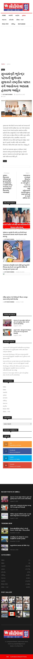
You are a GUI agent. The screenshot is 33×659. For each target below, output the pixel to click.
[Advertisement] (16, 43)
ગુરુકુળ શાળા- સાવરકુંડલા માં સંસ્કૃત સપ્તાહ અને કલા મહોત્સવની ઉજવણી (22, 331)
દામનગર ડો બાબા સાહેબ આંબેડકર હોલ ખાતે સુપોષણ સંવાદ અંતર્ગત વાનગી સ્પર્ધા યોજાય (22, 322)
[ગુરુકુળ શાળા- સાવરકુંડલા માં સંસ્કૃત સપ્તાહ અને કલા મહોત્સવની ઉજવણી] (7, 332)
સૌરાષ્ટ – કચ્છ (19, 19)
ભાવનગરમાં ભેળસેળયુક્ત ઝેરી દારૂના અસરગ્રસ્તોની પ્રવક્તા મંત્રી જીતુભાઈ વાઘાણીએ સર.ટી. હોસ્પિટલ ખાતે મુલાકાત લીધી (16, 356)
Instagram (21, 24)
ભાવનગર (4, 19)
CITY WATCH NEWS (7, 94)
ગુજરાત (24, 15)
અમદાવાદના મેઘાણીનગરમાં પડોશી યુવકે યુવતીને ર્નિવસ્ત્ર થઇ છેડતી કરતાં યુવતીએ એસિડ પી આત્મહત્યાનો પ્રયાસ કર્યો (16, 267)
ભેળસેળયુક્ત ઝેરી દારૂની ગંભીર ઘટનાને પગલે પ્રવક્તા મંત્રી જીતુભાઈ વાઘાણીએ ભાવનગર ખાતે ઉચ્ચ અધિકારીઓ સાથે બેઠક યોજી (16, 368)
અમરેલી (11, 15)
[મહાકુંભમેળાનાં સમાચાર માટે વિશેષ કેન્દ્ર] (5, 548)
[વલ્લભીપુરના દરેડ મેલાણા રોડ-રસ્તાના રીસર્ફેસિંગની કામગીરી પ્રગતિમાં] (5, 539)
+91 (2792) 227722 (18, 646)
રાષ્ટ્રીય (17, 15)
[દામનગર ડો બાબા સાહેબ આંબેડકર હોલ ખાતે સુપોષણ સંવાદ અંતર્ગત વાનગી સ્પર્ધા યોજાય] (7, 323)
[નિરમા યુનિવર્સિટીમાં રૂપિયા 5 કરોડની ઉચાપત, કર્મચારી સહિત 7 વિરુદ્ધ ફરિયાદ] (5, 531)
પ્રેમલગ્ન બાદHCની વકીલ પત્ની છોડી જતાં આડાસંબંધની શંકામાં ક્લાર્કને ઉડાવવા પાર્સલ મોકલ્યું (15, 234)
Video (4, 387)
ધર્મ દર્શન (11, 19)
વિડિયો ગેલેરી (5, 24)
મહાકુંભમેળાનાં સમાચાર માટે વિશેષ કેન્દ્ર (19, 545)
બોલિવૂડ (13, 24)
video (4, 389)
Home (4, 15)
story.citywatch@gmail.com (18, 644)
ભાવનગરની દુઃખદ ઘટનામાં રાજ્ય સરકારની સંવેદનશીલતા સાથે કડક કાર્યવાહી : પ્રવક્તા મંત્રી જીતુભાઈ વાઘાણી (16, 362)
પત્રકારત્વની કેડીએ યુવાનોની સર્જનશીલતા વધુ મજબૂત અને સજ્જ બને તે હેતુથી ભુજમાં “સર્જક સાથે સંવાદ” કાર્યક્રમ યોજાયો (16, 349)
